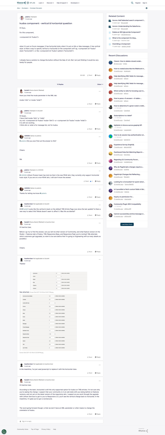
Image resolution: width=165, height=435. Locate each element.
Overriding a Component (121, 44)
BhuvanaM (124, 23)
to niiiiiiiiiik (39, 170)
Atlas (18, 8)
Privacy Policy (46, 429)
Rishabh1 (126, 177)
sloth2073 (127, 140)
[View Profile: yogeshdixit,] (110, 127)
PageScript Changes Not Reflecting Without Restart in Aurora (127, 174)
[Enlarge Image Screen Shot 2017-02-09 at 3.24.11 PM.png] (58, 281)
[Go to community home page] (26, 2)
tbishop (126, 192)
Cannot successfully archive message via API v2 (129, 214)
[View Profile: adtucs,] (110, 77)
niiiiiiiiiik (27, 136)
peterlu (27, 17)
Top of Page (35, 429)
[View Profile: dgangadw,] (110, 198)
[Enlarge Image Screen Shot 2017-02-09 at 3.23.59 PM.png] (48, 322)
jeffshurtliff (127, 209)
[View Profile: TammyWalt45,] (110, 183)
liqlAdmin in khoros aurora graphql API (128, 125)
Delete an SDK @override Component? (126, 32)
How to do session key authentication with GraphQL (129, 135)
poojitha (126, 169)
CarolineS (127, 110)
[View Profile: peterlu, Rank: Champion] (22, 17)
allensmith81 (128, 147)
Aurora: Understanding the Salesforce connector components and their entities (127, 26)
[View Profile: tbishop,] (110, 191)
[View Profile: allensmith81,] (110, 146)
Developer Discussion (36, 8)
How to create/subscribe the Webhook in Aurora (129, 69)
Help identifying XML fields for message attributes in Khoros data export (128, 76)
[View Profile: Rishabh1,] (110, 176)
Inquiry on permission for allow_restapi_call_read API (124, 197)
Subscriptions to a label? (123, 115)
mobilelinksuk (128, 162)
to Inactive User (49, 222)
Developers (25, 8)
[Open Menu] (146, 8)
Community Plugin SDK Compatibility (127, 204)
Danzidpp (127, 154)
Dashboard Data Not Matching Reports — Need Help (129, 152)
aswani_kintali (126, 46)
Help (54, 429)
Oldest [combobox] (100, 84)
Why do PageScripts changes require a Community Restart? (128, 167)
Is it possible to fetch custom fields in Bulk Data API (129, 189)
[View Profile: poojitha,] (110, 168)
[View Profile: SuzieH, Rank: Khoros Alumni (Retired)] (21, 91)
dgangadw (127, 199)
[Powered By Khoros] (143, 430)
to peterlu (38, 136)
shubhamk (127, 71)
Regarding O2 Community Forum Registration (126, 160)
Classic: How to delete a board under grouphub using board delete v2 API (127, 61)
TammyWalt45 (129, 184)
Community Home (22, 429)
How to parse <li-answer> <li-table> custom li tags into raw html (127, 98)
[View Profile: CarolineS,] (110, 107)
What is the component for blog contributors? (124, 38)
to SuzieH (39, 110)
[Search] (132, 3)
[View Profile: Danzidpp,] (110, 153)
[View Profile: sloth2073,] (110, 136)
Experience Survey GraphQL (124, 145)
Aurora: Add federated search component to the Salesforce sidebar (128, 20)
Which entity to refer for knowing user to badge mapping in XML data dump (129, 91)
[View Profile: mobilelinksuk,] (110, 161)
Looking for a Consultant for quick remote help (129, 182)
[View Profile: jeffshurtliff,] (110, 205)
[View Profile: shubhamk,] (110, 70)
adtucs (126, 78)
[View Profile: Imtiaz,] (110, 62)
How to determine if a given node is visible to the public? (129, 106)
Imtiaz (125, 63)
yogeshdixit (127, 130)
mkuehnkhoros (125, 34)
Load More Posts (127, 224)
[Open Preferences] (4, 431)
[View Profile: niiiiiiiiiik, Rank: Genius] (21, 137)
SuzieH (26, 90)
